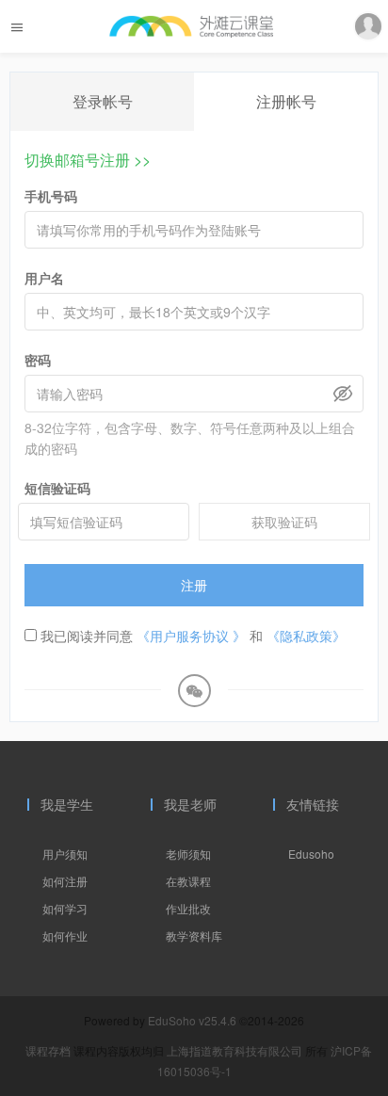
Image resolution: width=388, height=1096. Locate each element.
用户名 (44, 277)
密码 (37, 359)
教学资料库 (194, 935)
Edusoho (311, 854)
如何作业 (65, 935)
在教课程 (188, 881)
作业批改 (188, 908)
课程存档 (48, 1050)
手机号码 (50, 195)
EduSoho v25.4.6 (192, 1020)
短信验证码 (57, 487)
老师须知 (188, 854)
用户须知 (65, 854)
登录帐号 (103, 101)
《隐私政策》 (306, 635)
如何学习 (65, 908)
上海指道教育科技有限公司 (236, 1050)
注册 (194, 584)
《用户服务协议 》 (191, 635)
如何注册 (65, 881)
